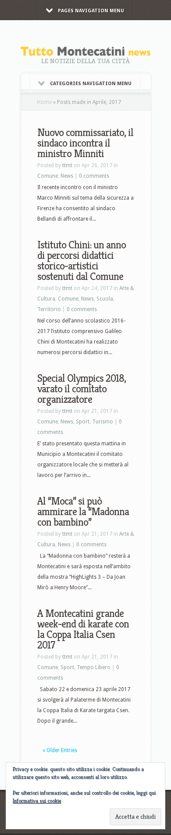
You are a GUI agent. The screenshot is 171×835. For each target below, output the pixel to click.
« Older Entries (60, 750)
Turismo (102, 422)
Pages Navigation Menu (91, 11)
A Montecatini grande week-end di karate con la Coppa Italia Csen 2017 (83, 629)
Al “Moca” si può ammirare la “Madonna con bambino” (83, 512)
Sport (82, 422)
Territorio (49, 309)
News (67, 176)
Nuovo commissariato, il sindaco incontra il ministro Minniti (85, 143)
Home (44, 102)
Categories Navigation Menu (91, 83)
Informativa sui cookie (37, 800)
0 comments (94, 176)
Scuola (104, 299)
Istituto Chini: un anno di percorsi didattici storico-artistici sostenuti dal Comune (81, 260)
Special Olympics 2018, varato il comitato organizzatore (81, 389)
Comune (47, 176)
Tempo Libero (93, 667)
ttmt (67, 165)
